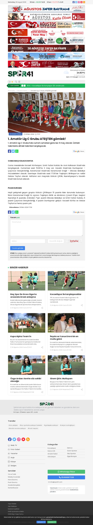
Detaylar (40, 522)
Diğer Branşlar (72, 456)
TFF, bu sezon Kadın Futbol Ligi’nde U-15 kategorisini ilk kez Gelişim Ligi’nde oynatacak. (64, 300)
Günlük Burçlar (13, 488)
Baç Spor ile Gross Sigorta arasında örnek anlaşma (23, 295)
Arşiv (12, 457)
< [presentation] (22, 85)
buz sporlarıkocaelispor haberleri (31, 425)
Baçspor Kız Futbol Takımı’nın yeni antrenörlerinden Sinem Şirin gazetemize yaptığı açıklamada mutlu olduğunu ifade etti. (65, 385)
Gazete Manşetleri (14, 485)
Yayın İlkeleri (12, 504)
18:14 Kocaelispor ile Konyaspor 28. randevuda (45, 86)
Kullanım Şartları (13, 509)
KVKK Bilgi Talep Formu (15, 514)
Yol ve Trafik (12, 474)
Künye (13, 461)
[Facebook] (74, 2)
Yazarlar (14, 453)
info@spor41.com (56, 482)
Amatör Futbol (22, 91)
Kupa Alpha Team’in (20, 336)
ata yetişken (13, 425)
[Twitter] (76, 2)
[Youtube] (81, 2)
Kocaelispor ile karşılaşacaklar (65, 294)
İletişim (13, 466)
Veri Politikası (12, 506)
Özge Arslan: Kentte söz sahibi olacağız (25, 380)
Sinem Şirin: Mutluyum (61, 378)
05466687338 (67, 477)
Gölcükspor (52, 457)
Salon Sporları (72, 451)
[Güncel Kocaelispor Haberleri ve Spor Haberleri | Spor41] (20, 73)
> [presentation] (24, 85)
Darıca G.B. (51, 451)
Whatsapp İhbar (67, 471)
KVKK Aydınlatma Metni (16, 511)
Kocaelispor (52, 448)
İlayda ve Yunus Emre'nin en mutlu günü (64, 337)
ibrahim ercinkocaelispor (17, 428)
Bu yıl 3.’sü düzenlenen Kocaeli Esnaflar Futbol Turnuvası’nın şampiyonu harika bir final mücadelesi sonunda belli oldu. (25, 342)
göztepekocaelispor (51, 425)
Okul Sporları (71, 453)
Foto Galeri (15, 449)
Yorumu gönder (17, 248)
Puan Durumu (12, 482)
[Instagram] (79, 2)
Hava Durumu (13, 480)
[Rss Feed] (84, 2)
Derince (69, 448)
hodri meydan (33, 428)
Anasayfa (11, 91)
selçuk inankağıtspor (67, 425)
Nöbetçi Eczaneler (14, 477)
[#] (46, 403)
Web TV (13, 445)
